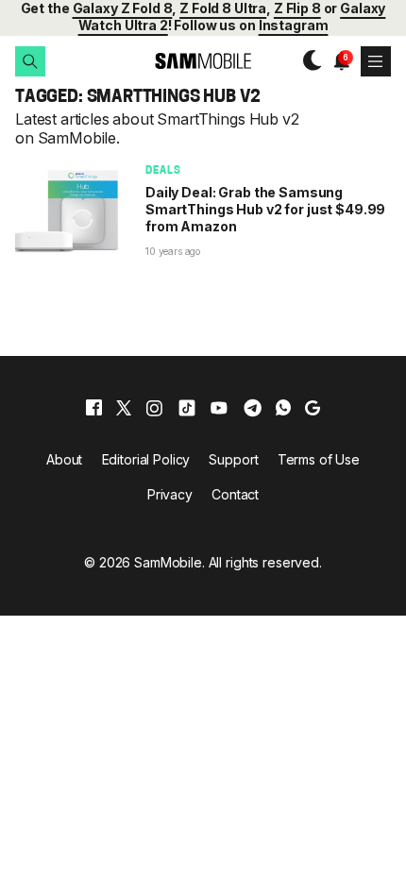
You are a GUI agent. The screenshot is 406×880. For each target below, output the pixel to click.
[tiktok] (187, 407)
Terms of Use (319, 459)
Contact (235, 494)
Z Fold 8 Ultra (222, 8)
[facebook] (94, 407)
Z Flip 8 (297, 8)
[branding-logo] (203, 61)
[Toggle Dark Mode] (308, 60)
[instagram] (153, 407)
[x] (123, 407)
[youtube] (219, 407)
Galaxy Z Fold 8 (123, 8)
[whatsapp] (283, 407)
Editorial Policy (146, 459)
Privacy (170, 494)
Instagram (294, 25)
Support (233, 459)
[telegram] (252, 407)
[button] (30, 61)
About (64, 459)
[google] (312, 407)
